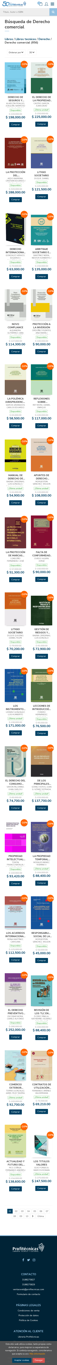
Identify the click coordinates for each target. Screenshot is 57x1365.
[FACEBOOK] (23, 1260)
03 (22, 1211)
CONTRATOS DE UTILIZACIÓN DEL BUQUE (41, 1086)
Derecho (44, 39)
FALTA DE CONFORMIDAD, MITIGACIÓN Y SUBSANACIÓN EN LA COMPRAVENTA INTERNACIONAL (41, 554)
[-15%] (41, 836)
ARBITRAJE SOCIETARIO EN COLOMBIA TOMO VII (41, 251)
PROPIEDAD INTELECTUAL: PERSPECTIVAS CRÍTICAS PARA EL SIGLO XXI (15, 858)
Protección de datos (29, 1315)
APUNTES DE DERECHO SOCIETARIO (41, 477)
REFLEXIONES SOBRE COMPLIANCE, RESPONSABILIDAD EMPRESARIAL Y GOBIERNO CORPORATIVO (42, 400)
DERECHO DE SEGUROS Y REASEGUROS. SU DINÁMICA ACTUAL (15, 99)
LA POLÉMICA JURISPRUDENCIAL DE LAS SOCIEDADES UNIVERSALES (15, 400)
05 (34, 1211)
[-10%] (15, 77)
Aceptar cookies (21, 1360)
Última (40, 1216)
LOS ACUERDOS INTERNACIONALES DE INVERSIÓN (15, 934)
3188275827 (28, 1279)
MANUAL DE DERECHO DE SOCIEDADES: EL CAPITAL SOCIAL (15, 477)
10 (27, 1216)
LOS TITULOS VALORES (42, 1163)
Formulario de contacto (28, 1294)
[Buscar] (53, 12)
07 (47, 1211)
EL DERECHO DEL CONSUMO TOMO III (15, 782)
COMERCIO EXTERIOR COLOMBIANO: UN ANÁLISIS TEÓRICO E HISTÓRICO (15, 1086)
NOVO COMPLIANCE (15, 326)
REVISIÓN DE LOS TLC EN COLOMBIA (41, 1012)
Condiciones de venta (28, 1310)
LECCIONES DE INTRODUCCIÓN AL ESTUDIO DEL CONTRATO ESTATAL (41, 707)
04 (28, 1211)
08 (14, 1216)
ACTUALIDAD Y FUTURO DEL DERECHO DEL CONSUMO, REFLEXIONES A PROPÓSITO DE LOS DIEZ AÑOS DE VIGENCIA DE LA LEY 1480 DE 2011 (15, 1163)
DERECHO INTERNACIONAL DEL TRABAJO (15, 251)
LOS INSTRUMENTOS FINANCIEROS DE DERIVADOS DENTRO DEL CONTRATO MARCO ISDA (15, 707)
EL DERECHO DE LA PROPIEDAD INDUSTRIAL (41, 99)
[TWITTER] (28, 1260)
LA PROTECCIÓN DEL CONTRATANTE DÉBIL (15, 174)
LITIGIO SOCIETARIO (41, 174)
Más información (37, 1353)
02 (16, 1211)
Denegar (39, 1360)
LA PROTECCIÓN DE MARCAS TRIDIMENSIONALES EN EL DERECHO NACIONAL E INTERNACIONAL (15, 554)
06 (41, 1211)
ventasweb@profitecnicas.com (28, 1289)
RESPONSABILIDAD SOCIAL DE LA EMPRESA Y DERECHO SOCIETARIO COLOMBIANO (42, 934)
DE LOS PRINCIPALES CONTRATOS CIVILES (41, 782)
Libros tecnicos (26, 39)
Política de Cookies (28, 1320)
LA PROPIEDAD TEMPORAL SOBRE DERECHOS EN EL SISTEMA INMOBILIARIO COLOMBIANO (42, 858)
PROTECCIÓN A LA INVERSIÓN (42, 326)
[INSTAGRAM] (34, 1260)
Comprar (15, 124)
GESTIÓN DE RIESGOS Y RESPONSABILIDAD (42, 631)
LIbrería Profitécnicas (28, 1336)
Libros (9, 39)
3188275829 (28, 1284)
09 (20, 1216)
